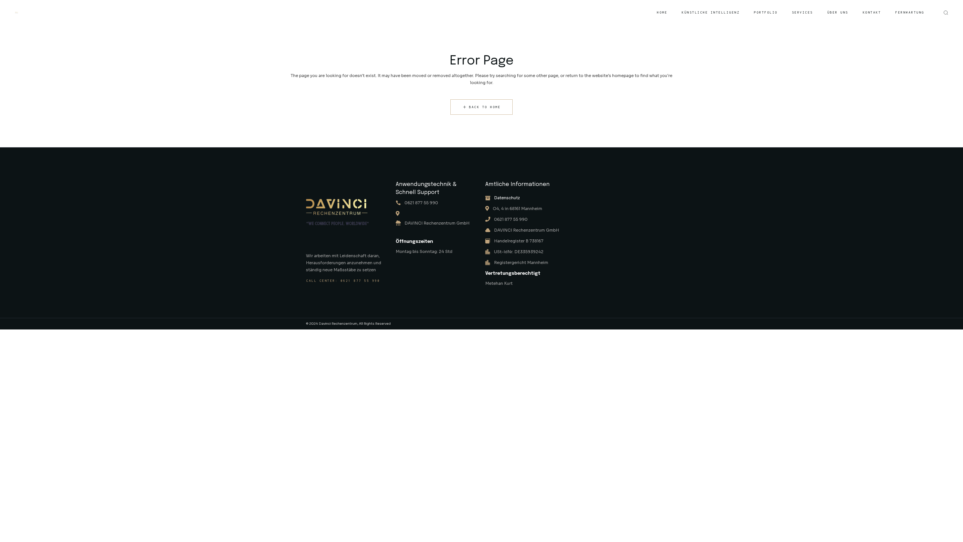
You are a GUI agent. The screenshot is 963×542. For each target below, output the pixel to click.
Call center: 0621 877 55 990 (343, 281)
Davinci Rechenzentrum (338, 323)
